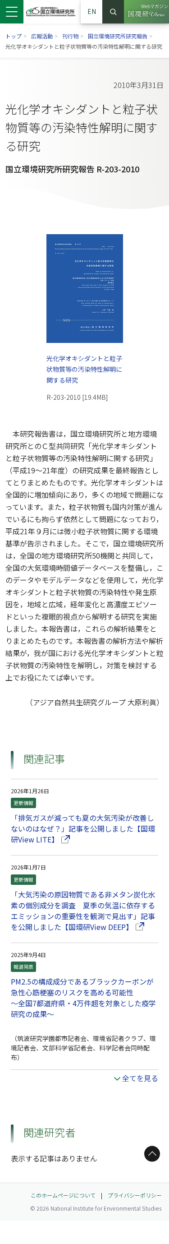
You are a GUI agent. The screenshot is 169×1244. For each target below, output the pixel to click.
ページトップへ (150, 1154)
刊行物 (70, 36)
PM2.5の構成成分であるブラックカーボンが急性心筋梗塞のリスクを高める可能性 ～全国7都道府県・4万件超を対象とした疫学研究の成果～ (83, 997)
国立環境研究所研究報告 (117, 36)
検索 (113, 11)
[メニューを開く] (11, 11)
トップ (13, 36)
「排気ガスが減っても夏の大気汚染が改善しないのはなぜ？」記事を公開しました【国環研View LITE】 (83, 828)
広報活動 (42, 36)
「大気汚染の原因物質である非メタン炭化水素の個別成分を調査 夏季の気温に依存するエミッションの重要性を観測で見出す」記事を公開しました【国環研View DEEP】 (84, 910)
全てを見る (140, 1078)
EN (91, 11)
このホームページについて (63, 1195)
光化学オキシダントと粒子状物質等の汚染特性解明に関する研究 (84, 369)
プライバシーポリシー (135, 1195)
